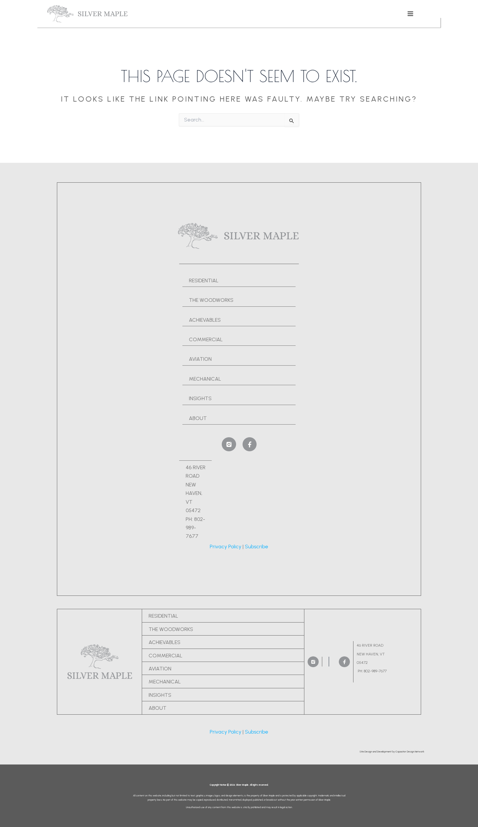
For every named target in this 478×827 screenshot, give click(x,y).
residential (204, 280)
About (198, 418)
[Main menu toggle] (410, 14)
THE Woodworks (211, 300)
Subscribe (256, 546)
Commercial (206, 339)
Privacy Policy (225, 546)
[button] (392, 751)
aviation (160, 669)
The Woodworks (171, 629)
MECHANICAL (205, 379)
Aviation (200, 359)
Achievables (205, 320)
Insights (200, 398)
